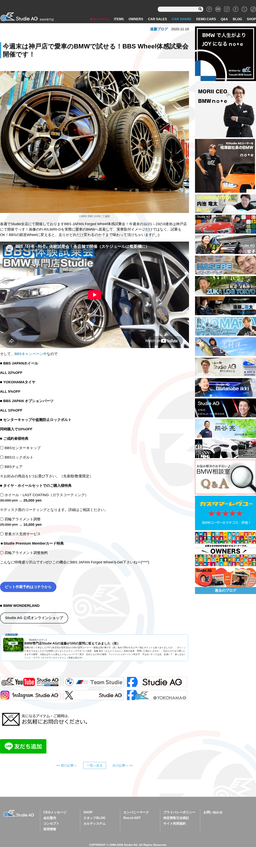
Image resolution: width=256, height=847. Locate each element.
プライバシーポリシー (179, 812)
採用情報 (49, 829)
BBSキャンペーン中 (30, 354)
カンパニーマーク (136, 812)
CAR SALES (157, 19)
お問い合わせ (213, 812)
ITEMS (119, 19)
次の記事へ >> (122, 765)
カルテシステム (94, 823)
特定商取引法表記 (176, 818)
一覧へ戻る (95, 765)
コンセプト (51, 823)
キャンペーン (99, 19)
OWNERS (136, 19)
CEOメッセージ (54, 812)
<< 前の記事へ (66, 765)
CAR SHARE (181, 19)
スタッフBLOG (94, 818)
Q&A (224, 19)
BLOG (237, 19)
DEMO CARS (206, 19)
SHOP (251, 19)
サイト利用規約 (174, 823)
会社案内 (49, 818)
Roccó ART (132, 818)
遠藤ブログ (159, 29)
